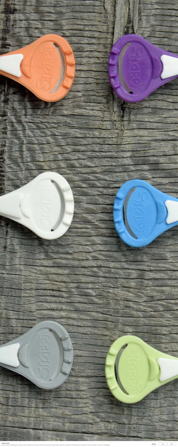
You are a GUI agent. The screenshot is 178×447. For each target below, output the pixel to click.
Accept (162, 444)
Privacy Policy (107, 445)
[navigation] (68, 1)
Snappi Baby (89, 1)
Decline (171, 444)
